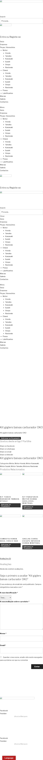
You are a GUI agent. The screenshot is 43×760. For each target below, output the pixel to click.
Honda (7, 53)
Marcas (3, 96)
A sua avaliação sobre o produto (14, 602)
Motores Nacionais (30, 466)
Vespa (7, 65)
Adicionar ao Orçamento (10, 438)
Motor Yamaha (16, 466)
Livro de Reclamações (9, 693)
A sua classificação (9, 593)
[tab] (5, 558)
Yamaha (8, 56)
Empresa (3, 44)
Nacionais (9, 67)
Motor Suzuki (5, 466)
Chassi (5, 70)
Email (3, 645)
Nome (3, 633)
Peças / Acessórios (7, 47)
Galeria (2, 99)
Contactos (4, 102)
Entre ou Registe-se (10, 37)
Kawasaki (9, 59)
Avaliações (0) (5, 559)
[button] (21, 107)
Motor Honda (20, 463)
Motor (5, 50)
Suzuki (7, 62)
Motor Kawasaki (32, 463)
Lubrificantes (8, 93)
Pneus (5, 90)
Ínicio (2, 42)
